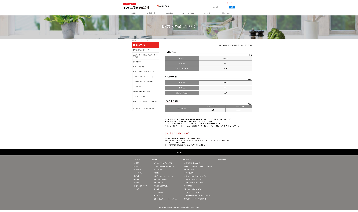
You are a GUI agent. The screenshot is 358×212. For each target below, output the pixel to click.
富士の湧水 (157, 189)
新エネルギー (158, 169)
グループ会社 (138, 172)
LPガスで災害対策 (138, 66)
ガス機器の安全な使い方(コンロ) (143, 76)
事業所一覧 (151, 13)
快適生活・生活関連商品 (161, 186)
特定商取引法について (140, 186)
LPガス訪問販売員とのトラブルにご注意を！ (145, 102)
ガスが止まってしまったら (141, 96)
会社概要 (132, 13)
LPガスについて (188, 13)
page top (179, 152)
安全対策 (156, 172)
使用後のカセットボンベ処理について (144, 108)
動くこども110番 (159, 182)
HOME (134, 40)
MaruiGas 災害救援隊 (161, 179)
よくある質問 (137, 86)
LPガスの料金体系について (141, 50)
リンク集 (136, 189)
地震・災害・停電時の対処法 (141, 91)
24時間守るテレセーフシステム (163, 176)
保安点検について (138, 61)
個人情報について (139, 179)
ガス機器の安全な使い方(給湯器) (143, 81)
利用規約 (136, 182)
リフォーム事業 (158, 192)
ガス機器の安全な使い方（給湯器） (194, 182)
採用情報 (207, 13)
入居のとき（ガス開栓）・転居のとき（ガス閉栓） (145, 56)
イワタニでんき (158, 195)
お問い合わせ (226, 13)
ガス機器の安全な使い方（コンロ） (194, 179)
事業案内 (169, 13)
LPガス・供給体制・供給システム (164, 166)
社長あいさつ (138, 166)
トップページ (136, 159)
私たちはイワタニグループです (163, 163)
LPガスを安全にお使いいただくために (144, 71)
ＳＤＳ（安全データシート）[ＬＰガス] (165, 199)
